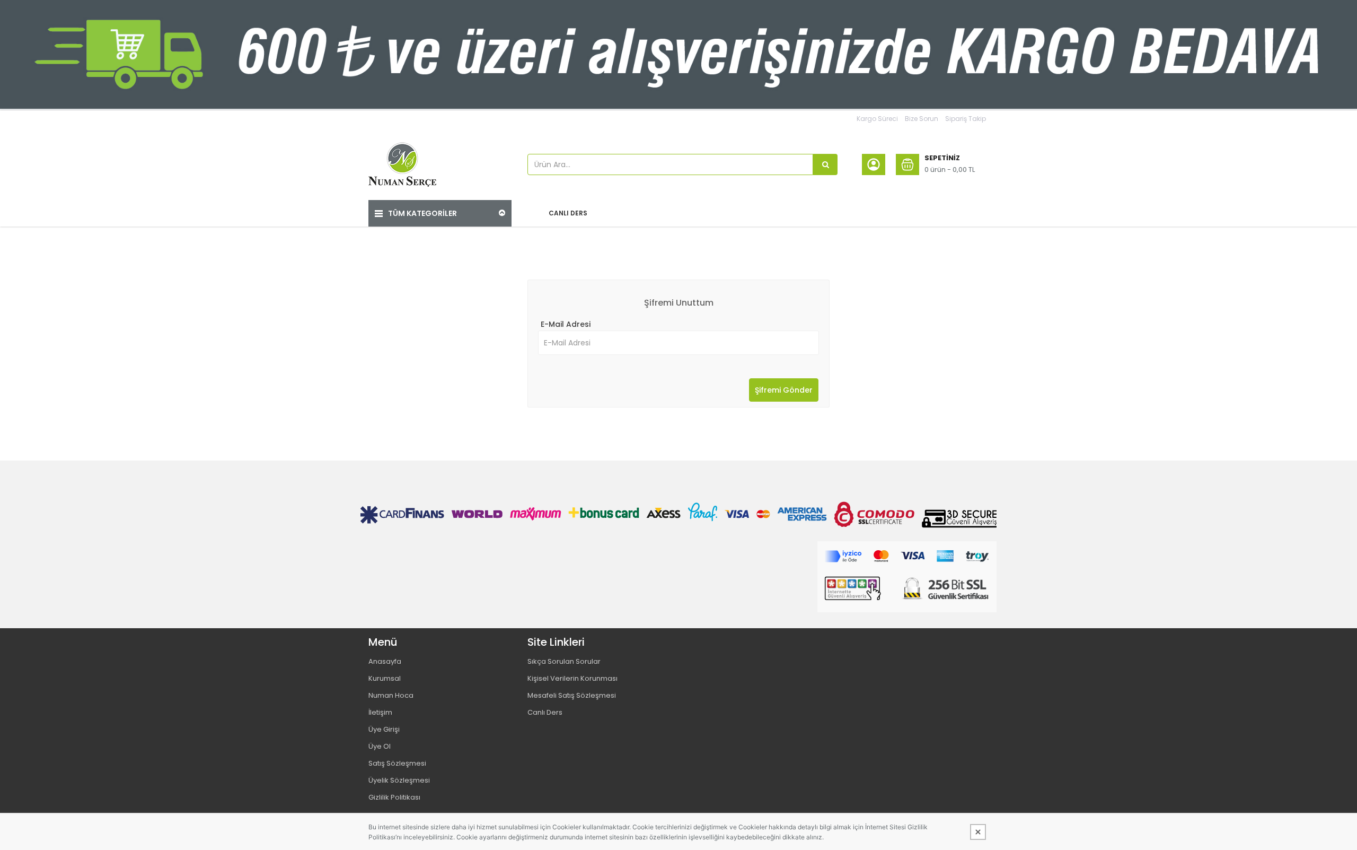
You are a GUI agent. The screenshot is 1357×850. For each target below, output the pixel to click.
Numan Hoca (390, 695)
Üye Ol (379, 746)
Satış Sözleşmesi (397, 763)
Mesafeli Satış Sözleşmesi (571, 695)
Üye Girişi (384, 729)
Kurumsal (384, 678)
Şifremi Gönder (784, 390)
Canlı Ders (544, 712)
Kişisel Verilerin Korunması (572, 678)
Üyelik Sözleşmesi (399, 780)
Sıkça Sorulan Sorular (564, 661)
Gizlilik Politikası (394, 797)
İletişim (380, 712)
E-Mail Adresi (566, 324)
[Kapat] (978, 832)
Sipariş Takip (965, 118)
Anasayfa (384, 661)
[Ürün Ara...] (825, 164)
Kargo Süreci (877, 118)
